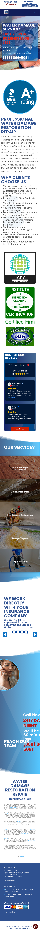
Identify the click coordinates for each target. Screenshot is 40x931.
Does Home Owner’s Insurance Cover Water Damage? (20, 890)
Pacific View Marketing (18, 928)
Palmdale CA (32, 829)
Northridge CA (7, 829)
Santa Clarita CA (24, 833)
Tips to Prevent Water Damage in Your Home (18, 895)
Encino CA (6, 813)
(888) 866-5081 (30, 6)
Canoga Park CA (13, 807)
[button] (35, 634)
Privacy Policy (9, 881)
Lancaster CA (20, 821)
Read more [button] (11, 397)
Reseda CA (22, 856)
